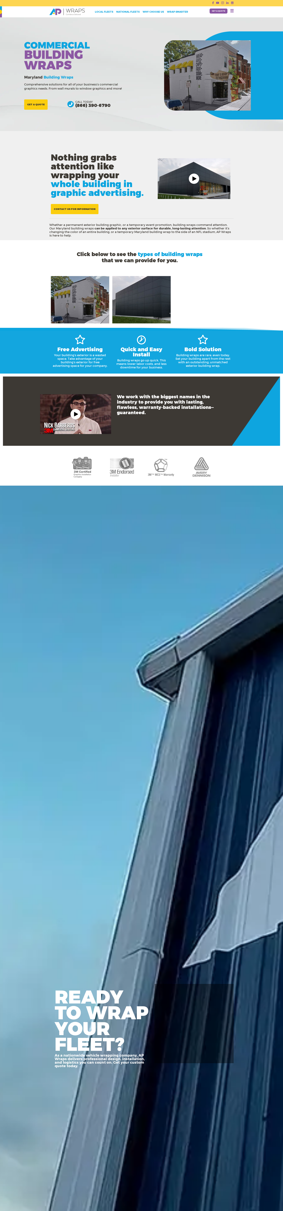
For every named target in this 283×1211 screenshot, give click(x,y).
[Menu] (232, 10)
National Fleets (128, 12)
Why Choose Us (153, 12)
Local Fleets (104, 12)
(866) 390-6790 (93, 105)
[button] (194, 179)
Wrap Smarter (177, 12)
